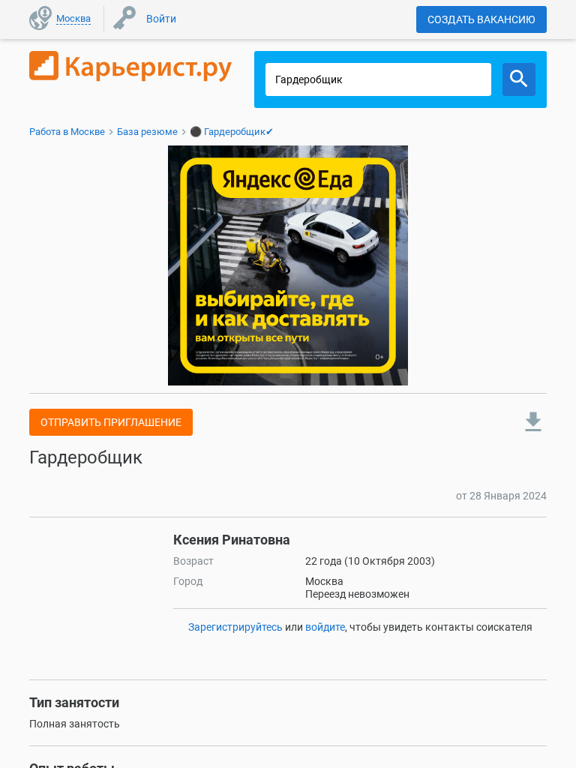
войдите (325, 627)
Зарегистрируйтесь (235, 627)
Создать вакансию (482, 20)
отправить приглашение (111, 422)
